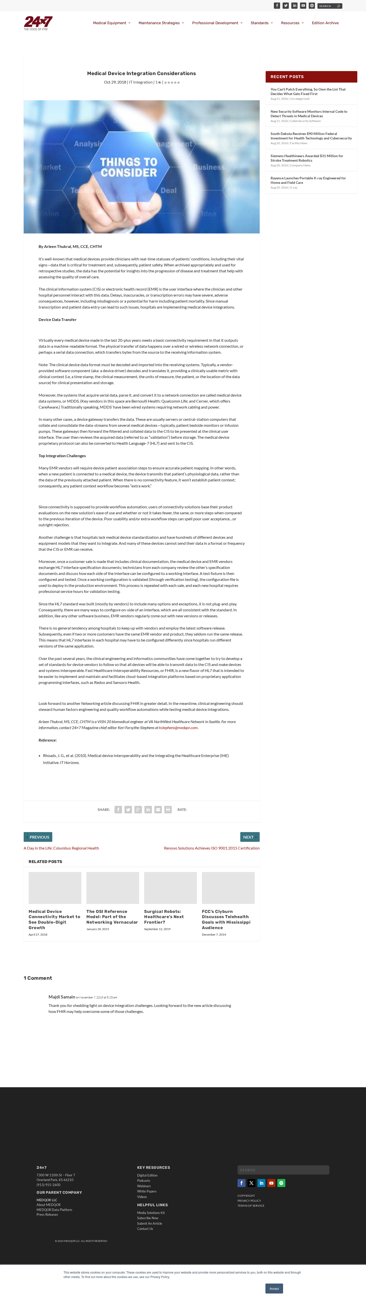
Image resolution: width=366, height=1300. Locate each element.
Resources (290, 23)
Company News (300, 165)
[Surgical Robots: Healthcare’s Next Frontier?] (170, 888)
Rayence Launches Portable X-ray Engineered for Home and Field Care (308, 180)
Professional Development (215, 23)
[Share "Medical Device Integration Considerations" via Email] (158, 810)
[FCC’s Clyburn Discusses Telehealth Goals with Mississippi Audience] (228, 888)
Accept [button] (274, 1288)
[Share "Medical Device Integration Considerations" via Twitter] (128, 810)
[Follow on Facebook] (241, 1183)
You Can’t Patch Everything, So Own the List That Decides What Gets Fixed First (308, 91)
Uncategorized (299, 99)
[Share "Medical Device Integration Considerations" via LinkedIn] (148, 810)
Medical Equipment (109, 23)
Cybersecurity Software (305, 121)
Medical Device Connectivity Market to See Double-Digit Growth (54, 919)
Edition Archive (325, 23)
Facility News (298, 143)
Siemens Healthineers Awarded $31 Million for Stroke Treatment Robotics (307, 158)
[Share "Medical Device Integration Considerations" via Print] (168, 810)
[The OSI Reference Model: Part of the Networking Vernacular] (112, 888)
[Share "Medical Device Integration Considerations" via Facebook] (118, 810)
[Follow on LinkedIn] (261, 1183)
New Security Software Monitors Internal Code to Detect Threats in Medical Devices (309, 113)
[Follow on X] (251, 1183)
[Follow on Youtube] (271, 1183)
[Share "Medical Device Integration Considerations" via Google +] (138, 810)
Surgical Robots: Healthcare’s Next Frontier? (164, 917)
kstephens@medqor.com (178, 727)
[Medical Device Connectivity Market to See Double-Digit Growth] (55, 888)
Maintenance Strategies (159, 23)
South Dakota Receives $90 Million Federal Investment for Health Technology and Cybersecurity (311, 135)
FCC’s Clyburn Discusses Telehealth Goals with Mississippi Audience (226, 919)
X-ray (293, 187)
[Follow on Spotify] (281, 1183)
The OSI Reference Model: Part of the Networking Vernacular (112, 917)
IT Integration (141, 82)
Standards (260, 23)
